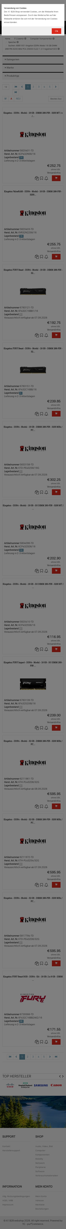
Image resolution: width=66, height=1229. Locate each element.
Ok (56, 31)
